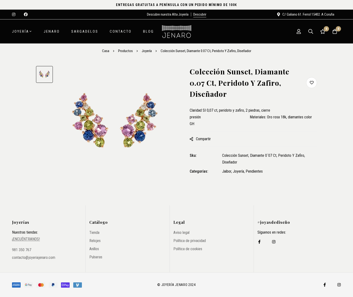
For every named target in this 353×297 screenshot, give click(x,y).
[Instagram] (274, 242)
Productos (125, 51)
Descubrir (199, 14)
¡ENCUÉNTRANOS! (26, 239)
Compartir (203, 139)
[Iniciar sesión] (299, 31)
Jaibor (226, 171)
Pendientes (254, 171)
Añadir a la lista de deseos (311, 82)
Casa (105, 51)
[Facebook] (259, 242)
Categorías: (199, 171)
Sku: (193, 155)
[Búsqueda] (311, 31)
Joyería (147, 51)
